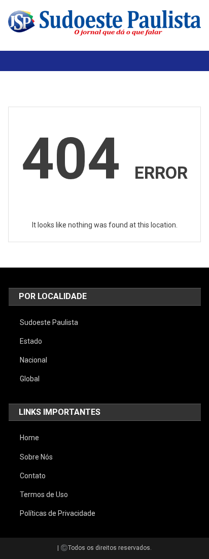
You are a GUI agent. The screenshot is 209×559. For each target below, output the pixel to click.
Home (29, 438)
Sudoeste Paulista (49, 322)
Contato (33, 476)
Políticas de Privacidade (57, 513)
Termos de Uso (44, 494)
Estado (31, 341)
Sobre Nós (36, 457)
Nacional (33, 360)
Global (30, 379)
